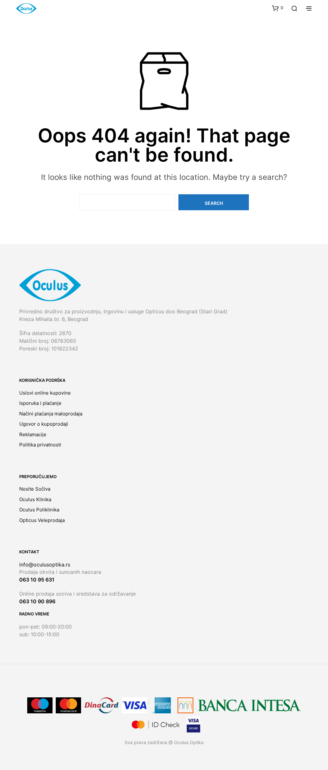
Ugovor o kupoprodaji (43, 424)
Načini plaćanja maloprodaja (50, 414)
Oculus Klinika (35, 499)
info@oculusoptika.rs (44, 564)
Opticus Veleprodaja (42, 520)
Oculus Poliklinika (39, 510)
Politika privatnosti (40, 445)
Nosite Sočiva (34, 489)
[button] (277, 8)
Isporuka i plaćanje (40, 403)
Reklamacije (32, 434)
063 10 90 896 (37, 601)
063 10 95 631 (36, 579)
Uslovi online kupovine (45, 393)
